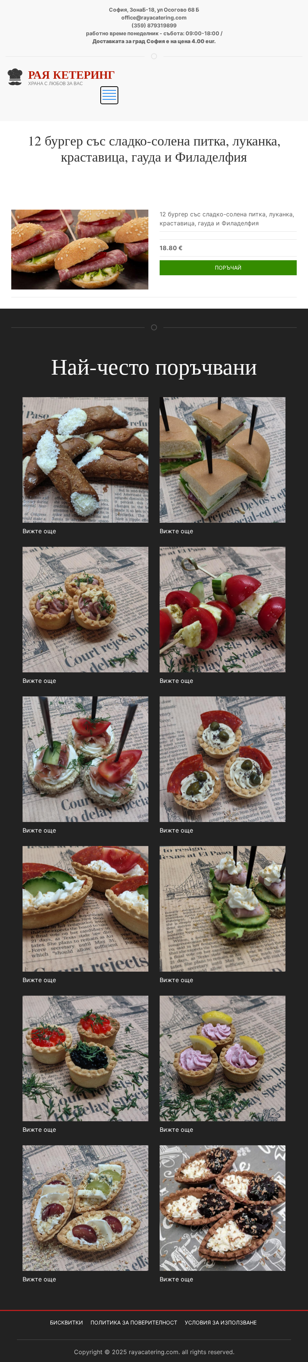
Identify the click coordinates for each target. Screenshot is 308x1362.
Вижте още (39, 531)
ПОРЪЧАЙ (228, 267)
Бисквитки (66, 1322)
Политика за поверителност (134, 1322)
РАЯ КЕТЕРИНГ (71, 74)
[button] (109, 95)
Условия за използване (221, 1322)
